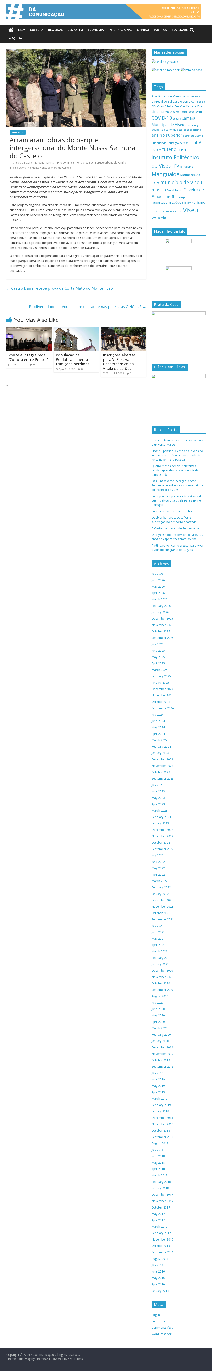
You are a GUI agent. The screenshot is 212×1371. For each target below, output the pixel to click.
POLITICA (160, 30)
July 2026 (158, 574)
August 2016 (160, 1259)
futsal (182, 150)
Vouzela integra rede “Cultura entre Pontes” (28, 357)
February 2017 (161, 1233)
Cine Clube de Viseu (192, 106)
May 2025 (158, 657)
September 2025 (163, 638)
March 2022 (159, 881)
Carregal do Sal (162, 101)
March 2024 (159, 740)
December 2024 (162, 689)
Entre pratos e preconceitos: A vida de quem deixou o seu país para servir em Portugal (178, 500)
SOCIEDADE (180, 30)
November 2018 (162, 1124)
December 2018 (162, 1118)
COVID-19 (162, 118)
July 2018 (158, 1150)
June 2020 (158, 1009)
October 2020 (161, 983)
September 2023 (163, 778)
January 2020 (160, 1041)
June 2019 (158, 1079)
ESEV (21, 30)
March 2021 (159, 951)
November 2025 (162, 625)
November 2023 (162, 766)
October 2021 (161, 913)
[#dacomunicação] (11, 29)
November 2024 (162, 695)
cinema (158, 111)
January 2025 (160, 682)
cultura (177, 118)
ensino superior (167, 135)
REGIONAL (55, 30)
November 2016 (162, 1239)
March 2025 (159, 670)
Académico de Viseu (166, 96)
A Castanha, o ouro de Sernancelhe (175, 528)
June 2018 (158, 1156)
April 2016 (158, 1284)
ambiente (188, 96)
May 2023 (158, 798)
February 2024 (161, 746)
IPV (175, 165)
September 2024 (163, 708)
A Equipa (15, 38)
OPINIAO (143, 30)
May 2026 (158, 586)
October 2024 (161, 702)
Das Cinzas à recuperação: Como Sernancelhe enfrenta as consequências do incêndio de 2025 (178, 485)
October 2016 (161, 1246)
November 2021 (162, 906)
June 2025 (158, 650)
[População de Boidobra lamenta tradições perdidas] (76, 329)
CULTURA (36, 30)
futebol (170, 149)
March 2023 (159, 810)
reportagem (161, 202)
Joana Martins (46, 162)
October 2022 (161, 842)
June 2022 (158, 862)
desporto (157, 130)
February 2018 (161, 1182)
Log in (156, 1315)
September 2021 (163, 919)
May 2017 (158, 1214)
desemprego (192, 125)
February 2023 (161, 817)
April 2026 (158, 593)
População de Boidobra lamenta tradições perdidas (72, 359)
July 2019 (158, 1073)
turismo (198, 202)
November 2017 (162, 1201)
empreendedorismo (189, 129)
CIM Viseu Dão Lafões (165, 106)
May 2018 (158, 1163)
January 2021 (160, 964)
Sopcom (186, 202)
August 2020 (160, 996)
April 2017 (158, 1220)
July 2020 (158, 1003)
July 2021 (158, 926)
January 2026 (160, 612)
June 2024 (158, 721)
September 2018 (163, 1137)
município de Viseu (181, 182)
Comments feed (162, 1327)
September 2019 (163, 1067)
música (159, 189)
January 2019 (160, 1111)
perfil (170, 196)
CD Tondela (198, 101)
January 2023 (160, 823)
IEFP (189, 150)
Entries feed (159, 1321)
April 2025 (158, 663)
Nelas (179, 190)
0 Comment (67, 162)
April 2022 (158, 874)
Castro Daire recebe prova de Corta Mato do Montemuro (59, 288)
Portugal (181, 197)
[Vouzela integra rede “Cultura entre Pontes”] (29, 329)
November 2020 (162, 977)
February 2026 (161, 606)
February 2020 (161, 1035)
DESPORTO (75, 30)
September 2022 (163, 849)
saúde (176, 202)
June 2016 (158, 1271)
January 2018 (160, 1188)
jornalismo (186, 166)
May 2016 (158, 1278)
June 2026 (158, 580)
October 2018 (161, 1131)
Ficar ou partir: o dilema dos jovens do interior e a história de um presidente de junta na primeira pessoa (178, 455)
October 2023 (161, 772)
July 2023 (158, 785)
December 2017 (162, 1195)
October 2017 (161, 1207)
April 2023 (158, 804)
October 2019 (161, 1060)
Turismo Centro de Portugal (167, 211)
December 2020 (162, 971)
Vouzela (159, 218)
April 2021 (158, 945)
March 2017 (159, 1227)
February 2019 (161, 1105)
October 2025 (161, 631)
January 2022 (160, 894)
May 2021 (158, 938)
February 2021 (161, 958)
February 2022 (161, 887)
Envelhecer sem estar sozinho (172, 511)
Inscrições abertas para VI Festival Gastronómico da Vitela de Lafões (119, 361)
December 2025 (162, 618)
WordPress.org (161, 1334)
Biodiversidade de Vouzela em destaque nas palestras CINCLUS (87, 306)
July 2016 (158, 1265)
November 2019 (162, 1054)
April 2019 (158, 1092)
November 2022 (162, 836)
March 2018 (159, 1175)
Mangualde (87, 162)
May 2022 (158, 868)
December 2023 (162, 759)
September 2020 (163, 990)
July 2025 (158, 644)
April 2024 (158, 734)
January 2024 (160, 753)
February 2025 (161, 676)
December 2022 (162, 830)
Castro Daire (181, 101)
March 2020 (159, 1028)
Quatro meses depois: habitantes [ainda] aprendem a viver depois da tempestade (175, 470)
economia (170, 130)
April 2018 (158, 1169)
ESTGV (156, 150)
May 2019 (158, 1086)
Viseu (190, 210)
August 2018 (160, 1143)
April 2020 (158, 1022)
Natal (170, 190)
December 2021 (162, 900)
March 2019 (159, 1099)
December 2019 (162, 1047)
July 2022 (158, 855)
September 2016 (163, 1252)
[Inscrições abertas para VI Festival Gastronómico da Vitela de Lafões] (123, 329)
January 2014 (160, 1291)
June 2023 (158, 791)
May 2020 (158, 1015)
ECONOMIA (96, 30)
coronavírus (195, 112)
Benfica (199, 96)
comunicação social (175, 111)
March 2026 (159, 599)
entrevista (188, 135)
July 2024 (158, 714)
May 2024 (158, 727)
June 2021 (158, 932)
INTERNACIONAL (120, 30)
